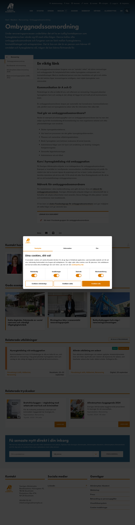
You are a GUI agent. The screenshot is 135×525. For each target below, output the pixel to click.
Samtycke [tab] (37, 248)
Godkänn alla (96, 283)
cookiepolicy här (77, 264)
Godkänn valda (67, 283)
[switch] (56, 275)
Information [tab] (67, 248)
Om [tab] (97, 248)
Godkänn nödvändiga (39, 283)
